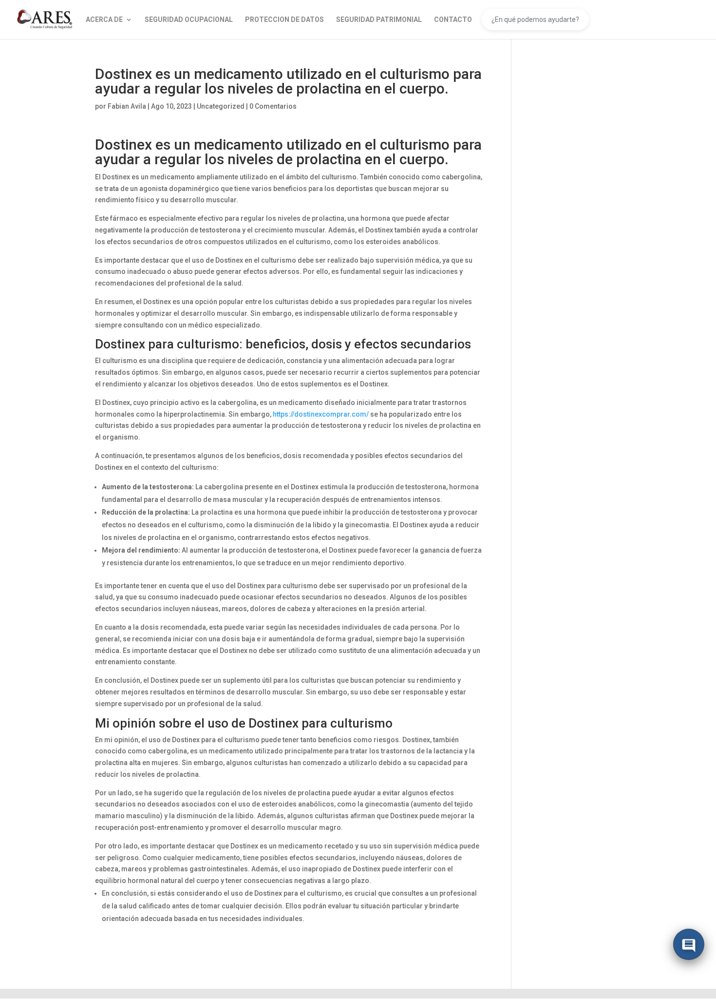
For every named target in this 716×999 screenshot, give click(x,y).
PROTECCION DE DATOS (284, 19)
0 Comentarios (273, 106)
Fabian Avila (127, 106)
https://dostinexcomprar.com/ (321, 414)
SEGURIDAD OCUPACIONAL (189, 19)
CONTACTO (453, 19)
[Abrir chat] (688, 945)
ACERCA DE (104, 19)
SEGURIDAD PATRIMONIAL (379, 19)
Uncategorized (221, 106)
